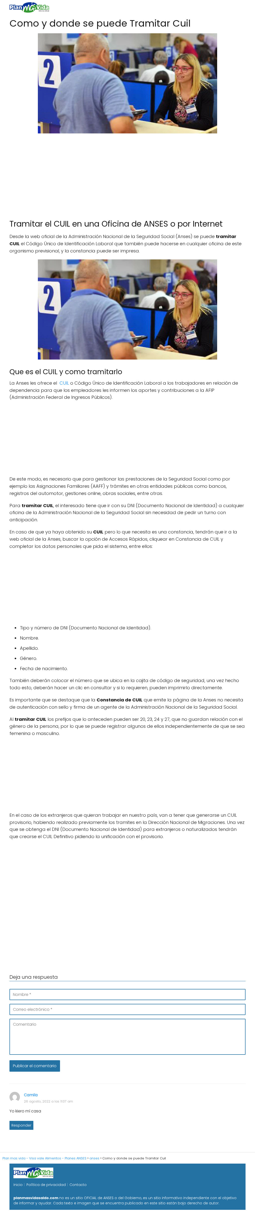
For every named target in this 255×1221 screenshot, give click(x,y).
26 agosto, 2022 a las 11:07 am (48, 1101)
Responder (21, 1125)
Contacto (78, 1184)
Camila (31, 1095)
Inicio (18, 1184)
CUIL (64, 383)
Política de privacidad (46, 1184)
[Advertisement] (127, 174)
